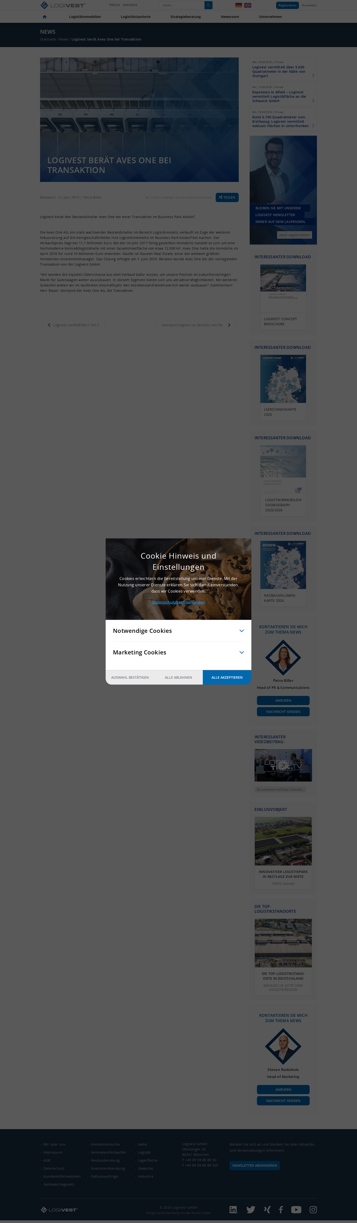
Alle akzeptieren (227, 677)
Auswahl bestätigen (130, 677)
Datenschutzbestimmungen (178, 602)
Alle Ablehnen (178, 677)
